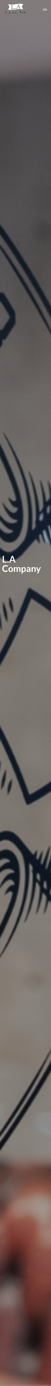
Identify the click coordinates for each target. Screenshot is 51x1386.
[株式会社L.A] (15, 9)
